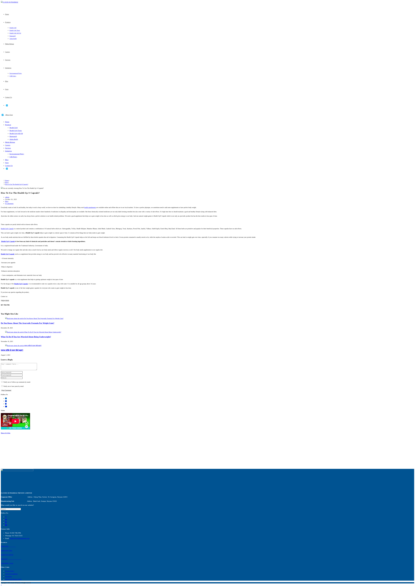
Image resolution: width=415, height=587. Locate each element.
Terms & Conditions (11, 574)
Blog (6, 160)
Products (8, 125)
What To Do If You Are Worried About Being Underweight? (26, 337)
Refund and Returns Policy (13, 579)
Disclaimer (8, 576)
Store (7, 163)
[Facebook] (6, 401)
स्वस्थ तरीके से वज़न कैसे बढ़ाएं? (12, 350)
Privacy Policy (9, 571)
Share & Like (5, 433)
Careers (7, 145)
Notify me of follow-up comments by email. (17, 382)
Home (7, 122)
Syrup (11, 563)
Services (8, 148)
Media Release (10, 142)
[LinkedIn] (5, 404)
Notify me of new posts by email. (13, 386)
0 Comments (9, 203)
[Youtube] (6, 406)
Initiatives (8, 151)
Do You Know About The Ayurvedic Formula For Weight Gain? (27, 323)
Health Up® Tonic (16, 130)
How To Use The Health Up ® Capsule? (16, 184)
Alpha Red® (14, 139)
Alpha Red (4, 563)
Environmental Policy (17, 154)
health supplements (90, 207)
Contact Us (9, 165)
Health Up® (14, 128)
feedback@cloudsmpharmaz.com (19, 538)
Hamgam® (13, 136)
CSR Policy (13, 157)
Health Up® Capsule (7, 229)
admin (7, 197)
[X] (6, 398)
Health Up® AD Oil (16, 133)
